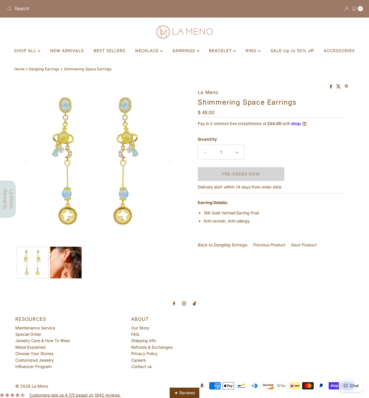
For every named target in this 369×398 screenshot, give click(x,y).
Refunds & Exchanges (151, 347)
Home (19, 69)
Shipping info (143, 340)
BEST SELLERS (109, 50)
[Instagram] (184, 303)
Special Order (28, 334)
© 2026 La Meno (31, 386)
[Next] (169, 162)
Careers (138, 360)
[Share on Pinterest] (346, 87)
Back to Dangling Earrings (222, 244)
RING (252, 50)
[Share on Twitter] (339, 87)
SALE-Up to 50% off (292, 50)
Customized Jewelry (34, 360)
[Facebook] (174, 303)
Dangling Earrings (44, 69)
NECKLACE (147, 50)
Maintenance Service (35, 327)
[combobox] (93, 8)
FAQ (135, 334)
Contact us (141, 366)
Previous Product (269, 244)
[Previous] (26, 162)
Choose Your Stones (34, 353)
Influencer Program (33, 366)
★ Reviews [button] (184, 392)
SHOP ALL (26, 50)
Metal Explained (30, 347)
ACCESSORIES (339, 50)
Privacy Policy (144, 353)
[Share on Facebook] (331, 87)
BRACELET (221, 50)
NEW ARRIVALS (67, 50)
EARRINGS (185, 50)
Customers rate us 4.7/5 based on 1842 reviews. (75, 395)
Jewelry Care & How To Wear (42, 340)
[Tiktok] (194, 303)
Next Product (304, 244)
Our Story (140, 327)
